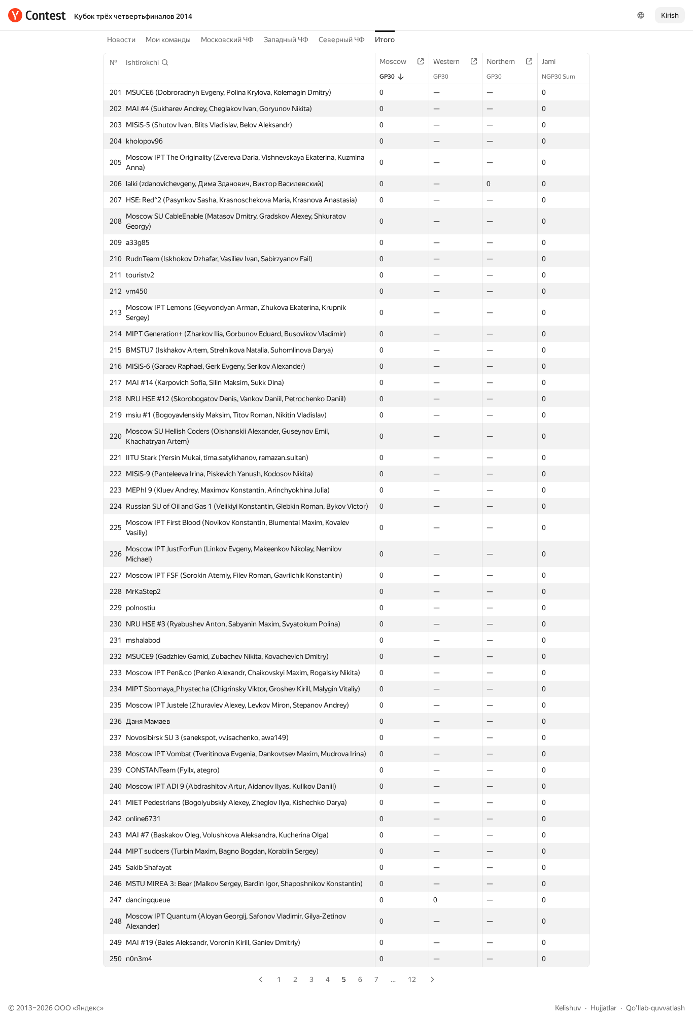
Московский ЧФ (227, 40)
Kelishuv (568, 1008)
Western (446, 61)
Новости (121, 40)
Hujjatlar (603, 1008)
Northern (501, 61)
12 (412, 979)
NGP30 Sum (558, 76)
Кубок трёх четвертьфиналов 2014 (133, 16)
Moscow (392, 61)
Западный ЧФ (286, 40)
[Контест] (37, 15)
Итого (385, 40)
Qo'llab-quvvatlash (655, 1008)
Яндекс (88, 1008)
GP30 (387, 76)
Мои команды (168, 40)
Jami (549, 61)
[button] (147, 62)
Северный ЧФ (342, 40)
